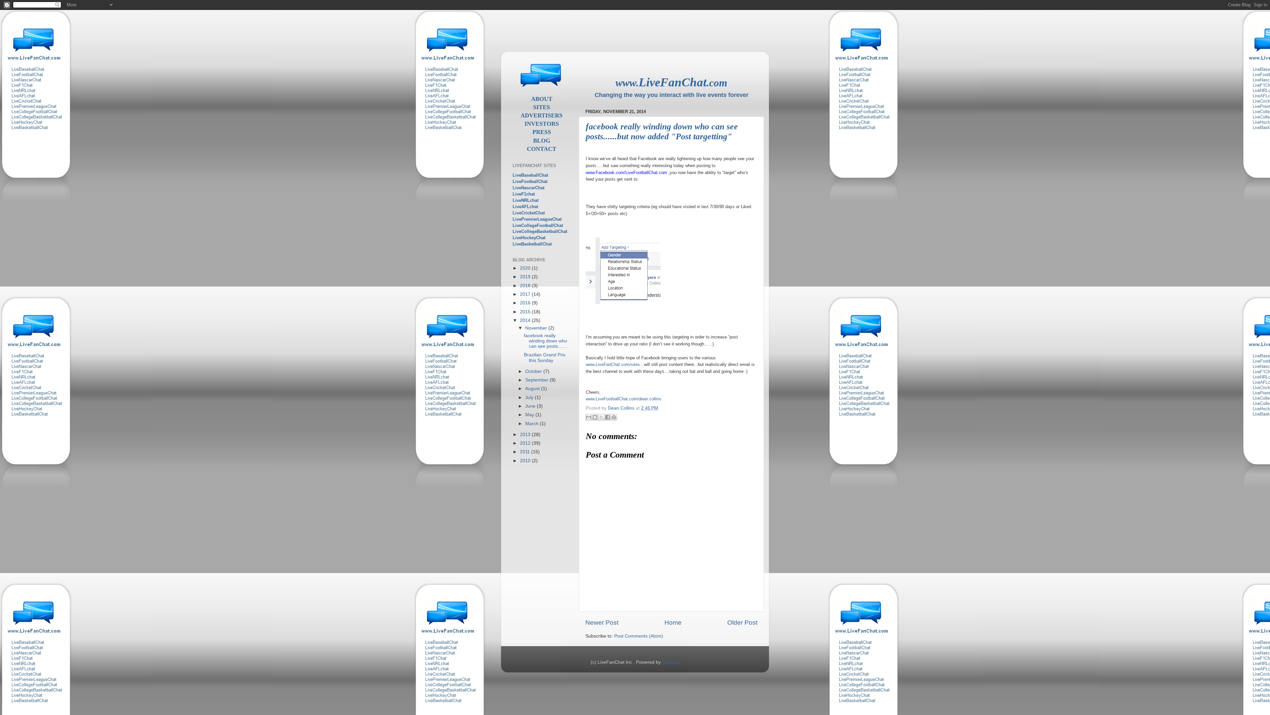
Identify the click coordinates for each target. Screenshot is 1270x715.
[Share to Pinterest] (614, 417)
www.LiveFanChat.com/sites (613, 364)
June (531, 406)
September (537, 380)
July (530, 397)
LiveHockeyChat (529, 237)
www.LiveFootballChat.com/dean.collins (623, 398)
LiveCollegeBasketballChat (540, 231)
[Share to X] (601, 417)
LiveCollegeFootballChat (538, 225)
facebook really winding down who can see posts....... (545, 341)
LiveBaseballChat (530, 175)
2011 (525, 451)
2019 (526, 276)
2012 (526, 443)
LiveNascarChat (528, 187)
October (534, 371)
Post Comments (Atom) (638, 636)
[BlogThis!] (595, 417)
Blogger (670, 662)
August (533, 388)
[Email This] (588, 417)
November (536, 328)
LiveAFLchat (525, 206)
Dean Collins (622, 408)
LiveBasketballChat (532, 244)
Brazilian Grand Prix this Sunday (545, 357)
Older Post (742, 622)
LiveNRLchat (525, 200)
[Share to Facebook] (607, 417)
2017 (526, 294)
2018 (526, 285)
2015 (526, 311)
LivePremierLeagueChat (537, 219)
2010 (526, 460)
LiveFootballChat (530, 181)
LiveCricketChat (529, 212)
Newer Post (601, 622)
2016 (526, 302)
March (532, 423)
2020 (526, 268)
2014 (526, 320)
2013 (526, 434)
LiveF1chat (524, 194)
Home (673, 622)
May (530, 414)
